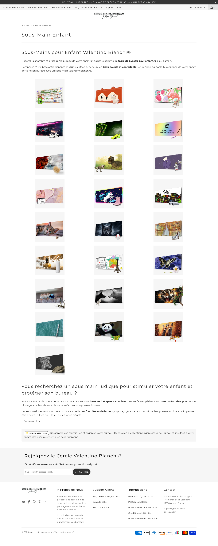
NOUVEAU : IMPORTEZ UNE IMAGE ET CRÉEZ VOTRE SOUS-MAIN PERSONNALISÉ (109, 2)
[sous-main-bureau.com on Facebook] (29, 502)
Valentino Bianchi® (14, 7)
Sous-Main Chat (50, 227)
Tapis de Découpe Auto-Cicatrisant (50, 327)
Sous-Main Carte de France (109, 260)
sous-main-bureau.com (41, 532)
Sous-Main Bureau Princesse (168, 227)
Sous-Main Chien (109, 227)
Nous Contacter (101, 507)
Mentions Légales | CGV (140, 496)
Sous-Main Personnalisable (168, 127)
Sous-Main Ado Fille (50, 193)
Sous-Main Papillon (168, 260)
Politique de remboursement (143, 518)
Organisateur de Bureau (88, 7)
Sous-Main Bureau (38, 7)
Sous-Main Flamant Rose (168, 93)
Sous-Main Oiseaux (50, 294)
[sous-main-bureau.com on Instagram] (39, 502)
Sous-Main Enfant (62, 7)
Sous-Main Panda (109, 327)
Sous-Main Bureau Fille (109, 93)
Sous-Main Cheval (50, 160)
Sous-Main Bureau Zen (50, 260)
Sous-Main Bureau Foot (109, 127)
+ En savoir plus (31, 421)
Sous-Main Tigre (168, 294)
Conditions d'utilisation (140, 513)
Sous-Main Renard (168, 327)
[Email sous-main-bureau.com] (45, 502)
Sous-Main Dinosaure (109, 160)
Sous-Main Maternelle (50, 93)
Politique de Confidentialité (142, 507)
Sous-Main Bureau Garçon (50, 127)
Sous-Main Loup (109, 294)
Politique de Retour (138, 502)
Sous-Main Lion (50, 360)
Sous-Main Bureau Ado (168, 193)
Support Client (114, 7)
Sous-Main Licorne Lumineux (109, 193)
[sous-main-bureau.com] (109, 15)
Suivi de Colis (99, 502)
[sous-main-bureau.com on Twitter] (24, 502)
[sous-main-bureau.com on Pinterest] (34, 502)
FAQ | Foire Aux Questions (106, 496)
